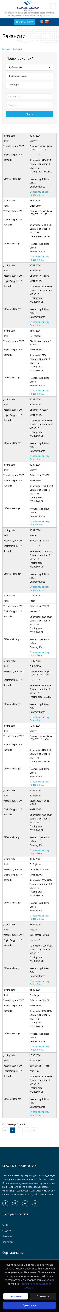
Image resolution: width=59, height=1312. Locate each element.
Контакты (7, 1241)
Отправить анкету (39, 191)
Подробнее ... (37, 194)
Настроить (16, 1296)
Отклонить (43, 1296)
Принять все (29, 1305)
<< (5, 1130)
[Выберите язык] (41, 22)
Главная (6, 49)
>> (34, 1130)
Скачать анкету (24, 21)
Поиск (29, 114)
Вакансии (17, 49)
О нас (5, 1224)
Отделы (6, 1230)
